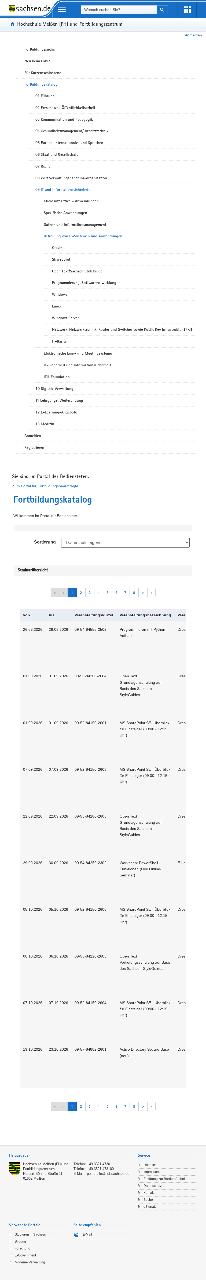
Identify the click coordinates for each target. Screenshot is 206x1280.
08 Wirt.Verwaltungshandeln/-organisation (71, 178)
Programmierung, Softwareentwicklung (84, 282)
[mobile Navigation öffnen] (61, 10)
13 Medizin (44, 423)
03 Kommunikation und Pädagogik (64, 119)
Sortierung (45, 542)
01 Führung (45, 95)
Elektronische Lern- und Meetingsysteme (78, 353)
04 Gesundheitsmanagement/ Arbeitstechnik (71, 130)
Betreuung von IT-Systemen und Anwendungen (83, 236)
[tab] (71, 1156)
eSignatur (151, 1207)
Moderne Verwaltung (30, 1262)
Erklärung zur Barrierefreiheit (165, 1179)
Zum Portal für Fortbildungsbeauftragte (45, 486)
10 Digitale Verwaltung (54, 388)
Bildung (20, 1241)
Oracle (57, 247)
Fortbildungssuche (39, 49)
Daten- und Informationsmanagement (75, 224)
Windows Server (65, 318)
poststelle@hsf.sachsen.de (108, 1174)
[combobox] (118, 9)
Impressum (152, 1172)
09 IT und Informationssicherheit (62, 189)
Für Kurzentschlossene (42, 72)
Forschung (22, 1248)
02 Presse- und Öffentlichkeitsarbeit (65, 107)
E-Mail (87, 1234)
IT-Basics (59, 341)
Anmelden (193, 35)
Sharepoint (61, 259)
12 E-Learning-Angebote (56, 412)
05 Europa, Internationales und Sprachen (69, 142)
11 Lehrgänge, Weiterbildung (59, 400)
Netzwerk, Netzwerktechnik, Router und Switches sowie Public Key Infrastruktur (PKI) (122, 329)
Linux (56, 306)
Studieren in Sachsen (30, 1234)
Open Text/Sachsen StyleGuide (77, 271)
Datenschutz (153, 1186)
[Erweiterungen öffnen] (187, 10)
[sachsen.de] (30, 11)
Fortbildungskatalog (41, 84)
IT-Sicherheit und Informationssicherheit (77, 365)
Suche (148, 1200)
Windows (59, 294)
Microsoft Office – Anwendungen (71, 201)
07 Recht (42, 166)
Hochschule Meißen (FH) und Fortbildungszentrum (69, 24)
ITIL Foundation (57, 376)
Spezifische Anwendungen (65, 212)
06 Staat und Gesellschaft (56, 154)
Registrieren (34, 447)
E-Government (25, 1255)
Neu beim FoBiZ (37, 61)
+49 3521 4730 (98, 1164)
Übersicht (150, 1165)
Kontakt (149, 1193)
